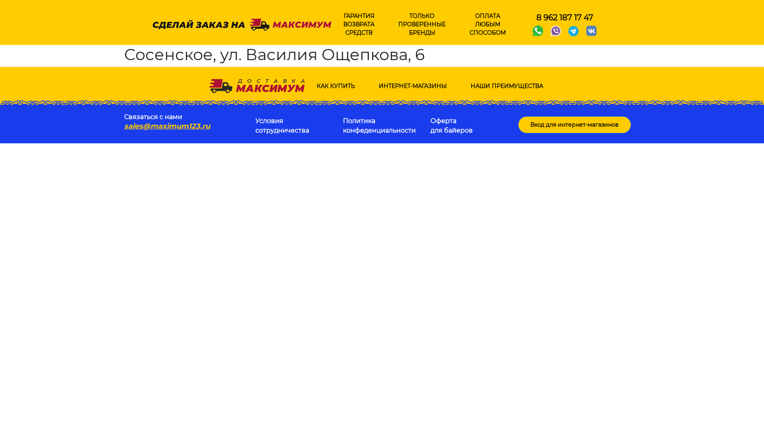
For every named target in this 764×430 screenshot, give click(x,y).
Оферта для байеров (452, 125)
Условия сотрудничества (282, 125)
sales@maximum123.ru (167, 126)
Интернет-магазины (413, 86)
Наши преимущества (507, 86)
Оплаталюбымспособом (488, 24)
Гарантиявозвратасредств (358, 24)
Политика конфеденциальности (379, 125)
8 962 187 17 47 (564, 17)
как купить (336, 86)
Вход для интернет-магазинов (574, 124)
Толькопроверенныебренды (422, 24)
